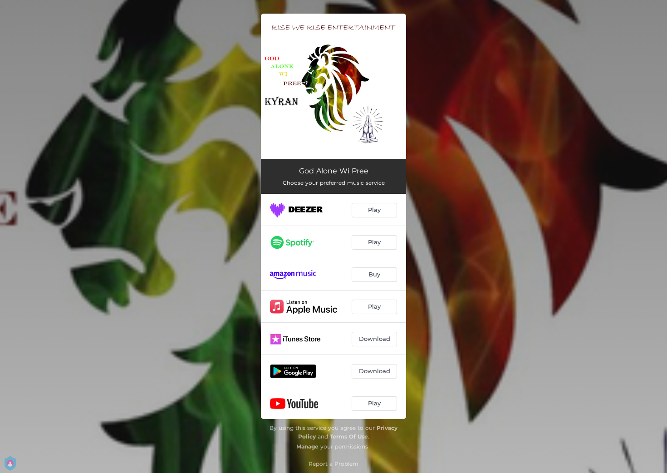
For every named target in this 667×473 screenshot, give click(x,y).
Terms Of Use (349, 436)
